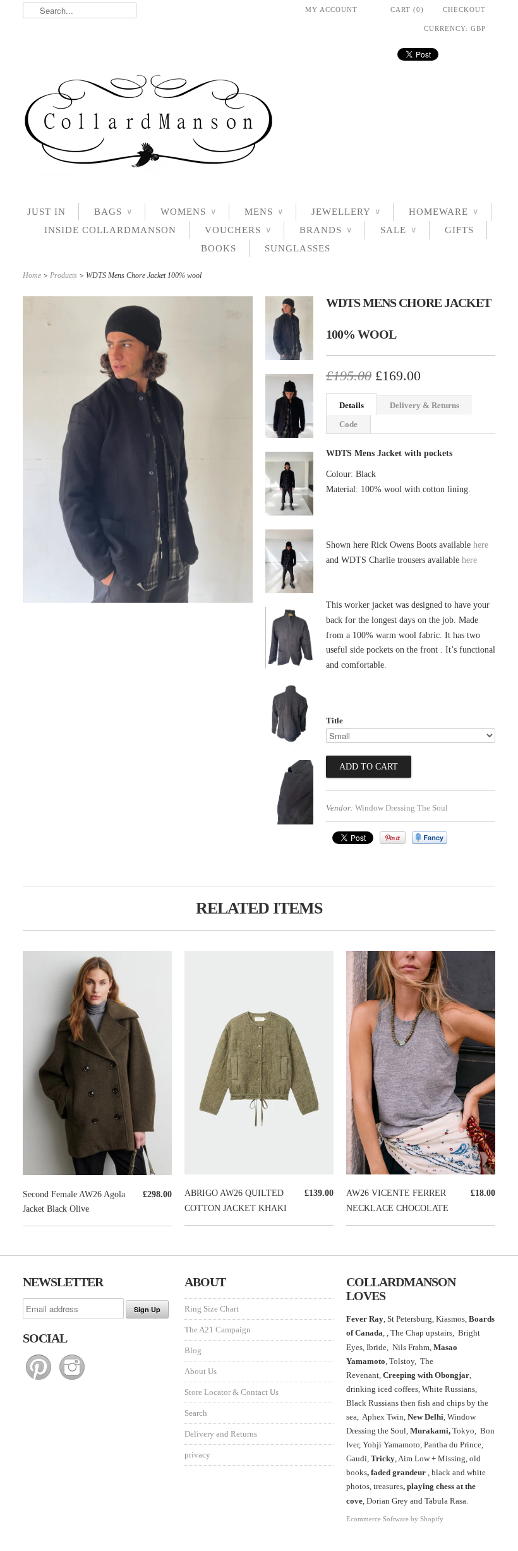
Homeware (443, 212)
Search (195, 1413)
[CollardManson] (259, 125)
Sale (398, 230)
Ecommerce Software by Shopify (394, 1519)
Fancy (429, 837)
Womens (188, 212)
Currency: (455, 28)
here (480, 545)
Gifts (459, 230)
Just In (46, 212)
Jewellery (345, 212)
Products (63, 275)
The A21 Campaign (217, 1329)
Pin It (393, 837)
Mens (263, 212)
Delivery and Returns (220, 1434)
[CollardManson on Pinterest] (39, 1380)
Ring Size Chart (211, 1308)
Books (218, 248)
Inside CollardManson (110, 230)
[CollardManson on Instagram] (72, 1380)
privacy (197, 1454)
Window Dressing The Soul (401, 807)
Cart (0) (407, 9)
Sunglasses (297, 248)
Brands (325, 230)
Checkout (464, 9)
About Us (200, 1371)
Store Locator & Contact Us (231, 1392)
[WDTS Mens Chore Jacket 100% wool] (289, 330)
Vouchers (238, 230)
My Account (331, 9)
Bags (113, 212)
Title (334, 720)
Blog (193, 1350)
